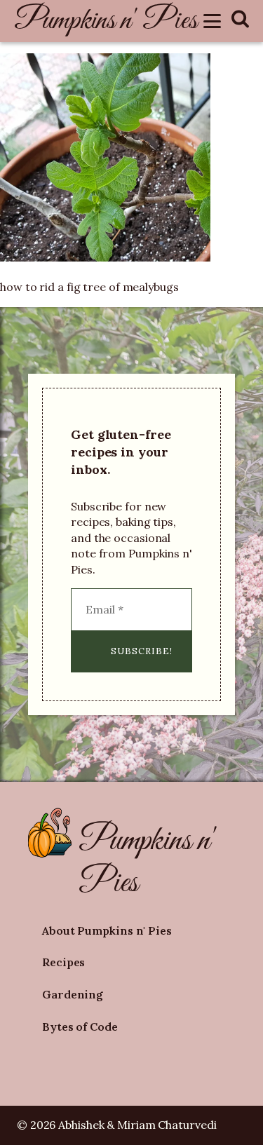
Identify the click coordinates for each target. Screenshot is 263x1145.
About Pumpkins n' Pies (107, 930)
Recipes (63, 962)
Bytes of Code (80, 1026)
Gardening (72, 994)
